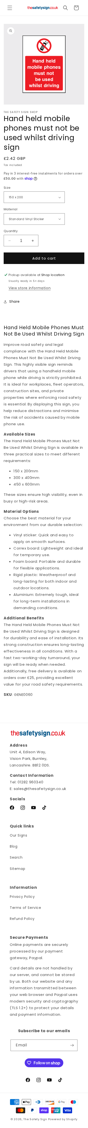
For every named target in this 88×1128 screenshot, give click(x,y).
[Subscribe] (71, 1045)
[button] (9, 7)
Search (16, 857)
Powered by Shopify (63, 1119)
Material (10, 209)
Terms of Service (25, 907)
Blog (13, 846)
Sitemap (17, 868)
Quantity (11, 231)
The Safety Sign (35, 1119)
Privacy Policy (22, 896)
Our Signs (18, 835)
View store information (30, 288)
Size (7, 187)
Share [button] (14, 301)
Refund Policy (22, 918)
